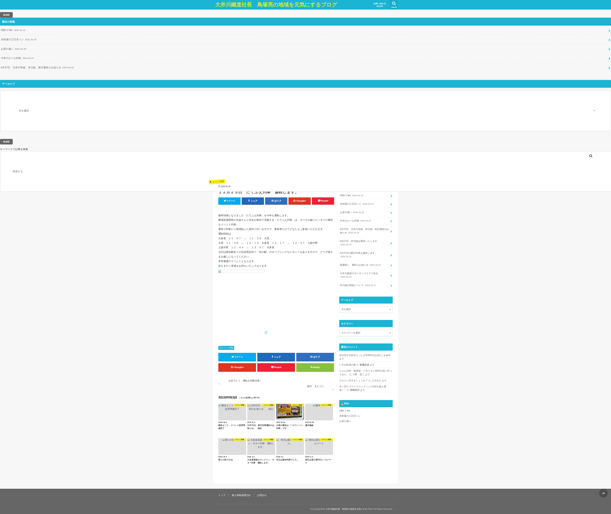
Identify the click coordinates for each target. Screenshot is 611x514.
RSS (346, 403)
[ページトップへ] (603, 493)
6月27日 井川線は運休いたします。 (359, 243)
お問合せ (262, 495)
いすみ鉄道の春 (347, 364)
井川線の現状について (358, 285)
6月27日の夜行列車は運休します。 (358, 255)
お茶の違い (13, 48)
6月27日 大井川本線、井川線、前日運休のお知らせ (37, 67)
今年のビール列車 (17, 58)
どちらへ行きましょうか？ (353, 380)
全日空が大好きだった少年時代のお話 (359, 355)
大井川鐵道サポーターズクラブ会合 (359, 275)
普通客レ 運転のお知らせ (360, 265)
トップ (221, 495)
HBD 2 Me (13, 30)
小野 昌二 (358, 374)
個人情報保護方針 (241, 495)
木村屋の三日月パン (18, 39)
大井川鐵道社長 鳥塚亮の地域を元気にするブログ (276, 4)
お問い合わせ (379, 4)
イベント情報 (227, 348)
